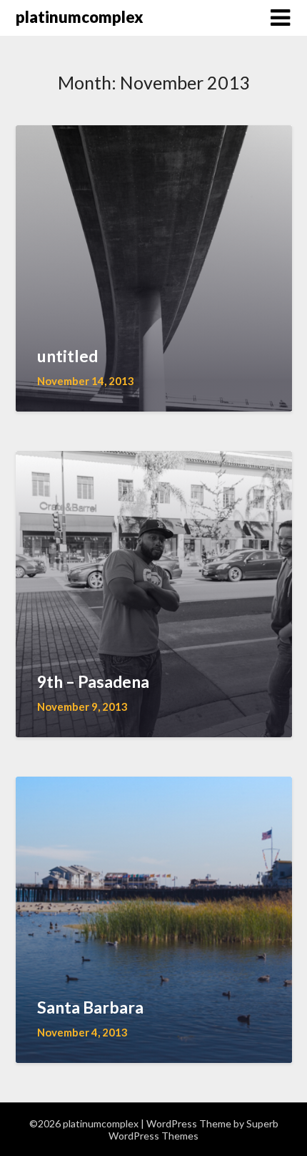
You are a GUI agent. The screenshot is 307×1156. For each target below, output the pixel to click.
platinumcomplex (80, 16)
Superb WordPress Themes (193, 1129)
